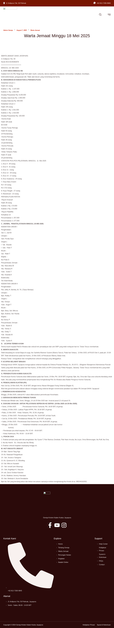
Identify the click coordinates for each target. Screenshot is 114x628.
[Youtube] (57, 525)
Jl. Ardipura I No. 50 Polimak (16, 3)
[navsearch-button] (100, 14)
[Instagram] (64, 525)
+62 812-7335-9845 (104, 3)
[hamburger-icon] (109, 15)
